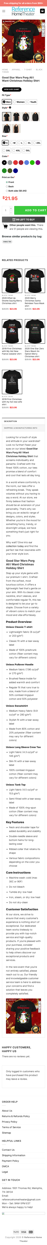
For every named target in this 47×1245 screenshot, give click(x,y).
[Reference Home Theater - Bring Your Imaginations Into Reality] (23, 11)
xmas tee (7, 242)
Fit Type (6, 95)
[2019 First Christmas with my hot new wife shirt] (12, 382)
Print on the (8, 177)
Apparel (16, 69)
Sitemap (6, 1132)
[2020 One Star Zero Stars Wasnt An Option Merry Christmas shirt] (35, 331)
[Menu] (3, 11)
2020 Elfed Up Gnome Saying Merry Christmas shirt (12, 301)
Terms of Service (11, 1127)
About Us (7, 1110)
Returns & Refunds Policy (16, 1116)
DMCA (5, 1166)
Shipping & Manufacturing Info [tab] (20, 428)
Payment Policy (10, 1160)
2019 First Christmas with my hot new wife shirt (12, 402)
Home (5, 69)
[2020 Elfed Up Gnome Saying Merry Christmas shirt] (12, 281)
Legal (5, 1171)
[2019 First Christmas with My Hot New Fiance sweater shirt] (12, 331)
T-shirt (28, 69)
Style (6, 107)
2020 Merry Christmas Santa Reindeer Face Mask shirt (34, 302)
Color (5, 156)
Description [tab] (10, 421)
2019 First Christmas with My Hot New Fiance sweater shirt (12, 351)
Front (11, 182)
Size (5, 136)
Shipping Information (13, 1155)
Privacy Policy (9, 1121)
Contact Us (8, 1149)
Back (11, 186)
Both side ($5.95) (17, 190)
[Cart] (42, 11)
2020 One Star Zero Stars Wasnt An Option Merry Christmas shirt (34, 352)
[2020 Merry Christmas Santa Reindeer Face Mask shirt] (35, 281)
